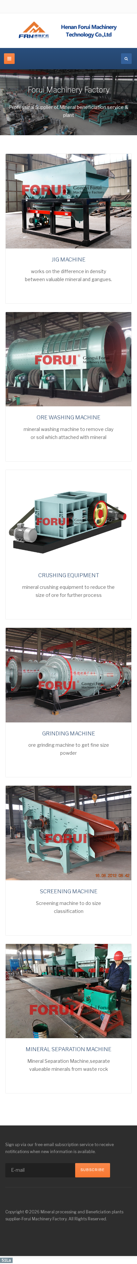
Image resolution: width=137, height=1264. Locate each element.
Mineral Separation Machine (68, 1049)
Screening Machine (68, 891)
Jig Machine (68, 259)
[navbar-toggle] (9, 58)
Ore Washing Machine (68, 417)
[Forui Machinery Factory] (68, 30)
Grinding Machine (68, 733)
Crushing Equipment (68, 575)
